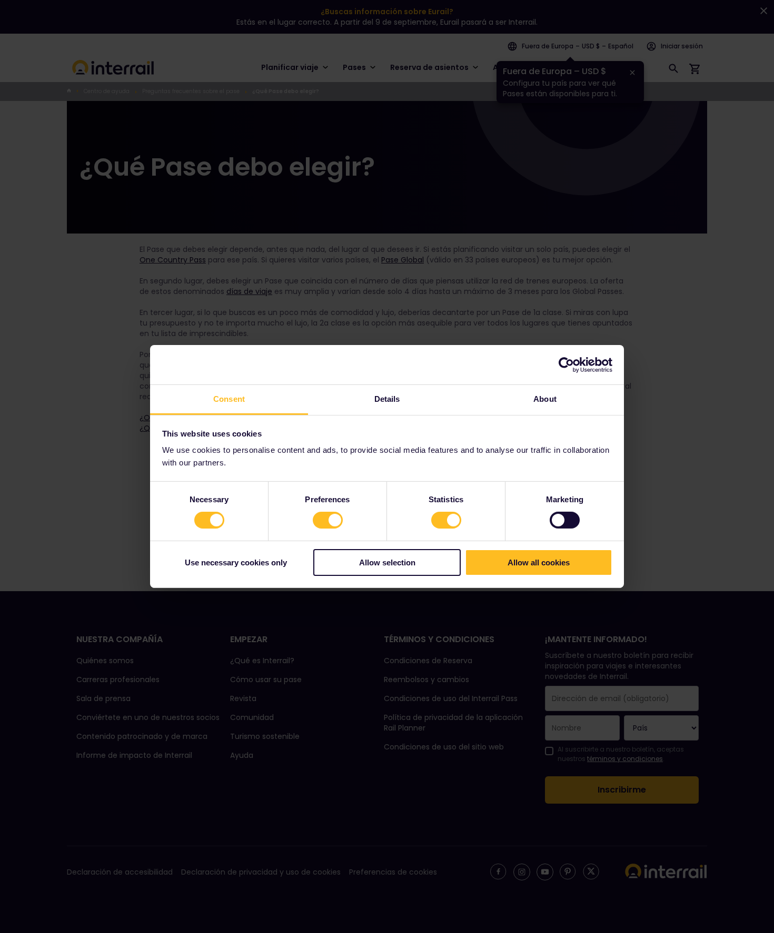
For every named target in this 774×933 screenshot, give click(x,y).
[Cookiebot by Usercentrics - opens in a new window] (566, 364)
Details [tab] (387, 398)
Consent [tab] (229, 398)
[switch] (328, 520)
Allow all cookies (539, 562)
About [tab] (545, 398)
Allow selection (387, 562)
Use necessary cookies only (236, 562)
